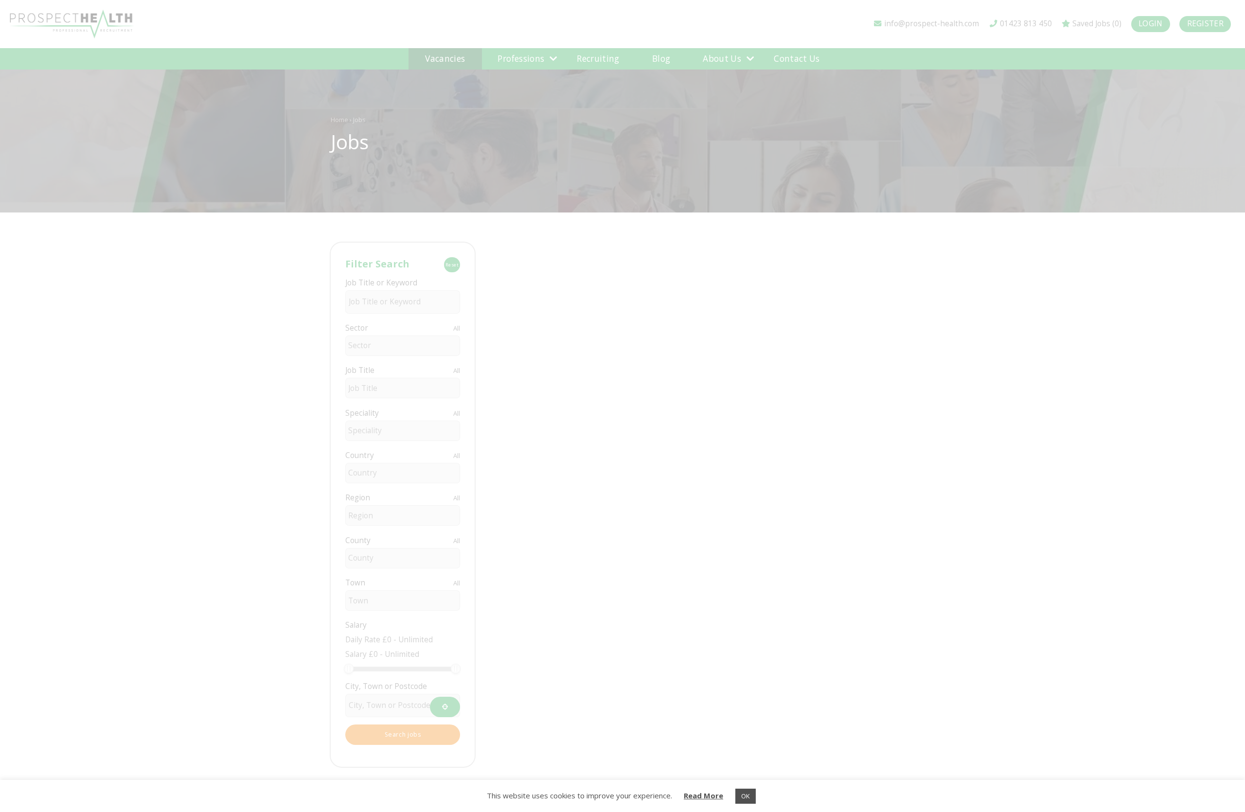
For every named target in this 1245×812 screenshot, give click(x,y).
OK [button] (745, 796)
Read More (703, 795)
